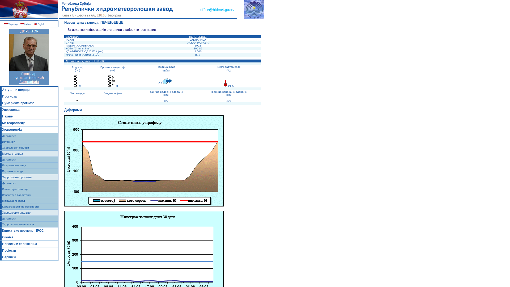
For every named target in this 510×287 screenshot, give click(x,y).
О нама (7, 237)
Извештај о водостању (16, 194)
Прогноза (9, 96)
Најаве (7, 116)
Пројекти (9, 250)
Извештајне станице (15, 189)
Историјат (8, 141)
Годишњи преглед (13, 200)
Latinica (27, 24)
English (40, 24)
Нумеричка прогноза (18, 103)
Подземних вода (12, 171)
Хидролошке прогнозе (17, 177)
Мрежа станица (12, 153)
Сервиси (9, 257)
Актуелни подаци (15, 90)
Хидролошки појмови (15, 147)
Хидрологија (12, 130)
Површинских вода (14, 165)
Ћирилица (13, 24)
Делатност (9, 135)
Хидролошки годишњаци (18, 224)
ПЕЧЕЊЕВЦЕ (112, 22)
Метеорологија (14, 123)
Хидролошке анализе (16, 212)
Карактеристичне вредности (20, 206)
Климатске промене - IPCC (23, 231)
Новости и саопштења (19, 244)
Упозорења (11, 110)
